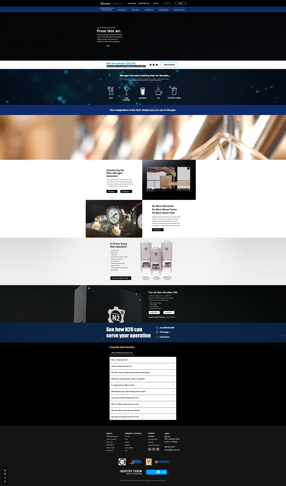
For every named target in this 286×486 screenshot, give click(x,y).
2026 (132, 480)
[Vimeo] (153, 449)
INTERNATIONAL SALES (144, 3)
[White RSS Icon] (5, 481)
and (158, 480)
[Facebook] (149, 449)
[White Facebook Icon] (5, 478)
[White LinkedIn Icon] (5, 470)
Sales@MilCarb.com (172, 450)
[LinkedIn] (157, 449)
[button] (179, 9)
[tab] (122, 353)
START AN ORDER (132, 3)
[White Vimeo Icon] (5, 474)
